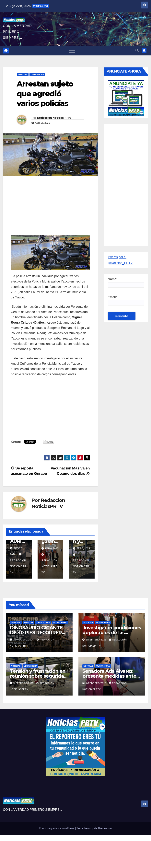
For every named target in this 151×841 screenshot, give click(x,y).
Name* (112, 279)
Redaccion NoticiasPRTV (54, 118)
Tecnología (43, 622)
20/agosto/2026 (24, 640)
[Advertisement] (50, 207)
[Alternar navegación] (72, 50)
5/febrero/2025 (23, 683)
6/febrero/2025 (96, 640)
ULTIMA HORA (37, 74)
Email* (112, 297)
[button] (137, 50)
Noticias (22, 74)
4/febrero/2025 (96, 683)
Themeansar (105, 828)
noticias (15, 622)
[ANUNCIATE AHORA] (126, 97)
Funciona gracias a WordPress (57, 828)
